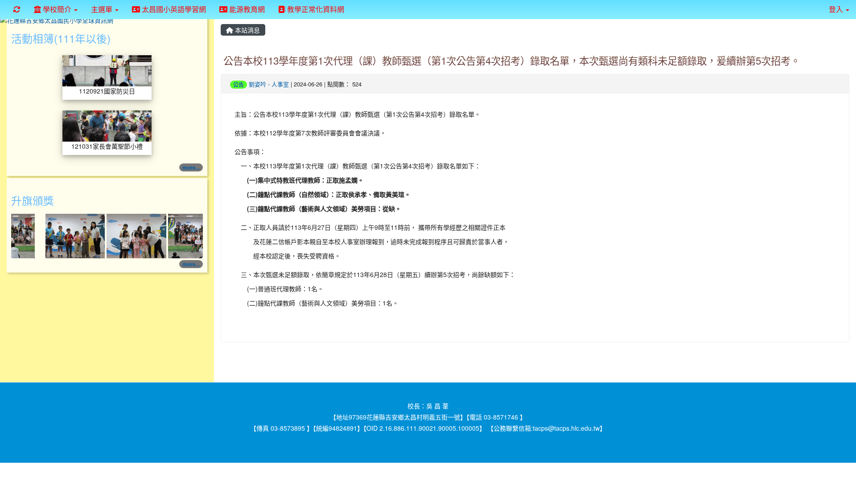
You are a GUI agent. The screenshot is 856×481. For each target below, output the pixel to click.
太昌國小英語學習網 (173, 9)
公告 (238, 84)
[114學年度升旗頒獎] (67, 235)
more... (191, 167)
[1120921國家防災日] (107, 69)
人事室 (280, 84)
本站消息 (246, 29)
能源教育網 (246, 9)
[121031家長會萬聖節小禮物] (107, 125)
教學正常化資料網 (314, 9)
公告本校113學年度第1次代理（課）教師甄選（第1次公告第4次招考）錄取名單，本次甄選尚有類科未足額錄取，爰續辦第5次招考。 (511, 60)
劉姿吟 (257, 84)
